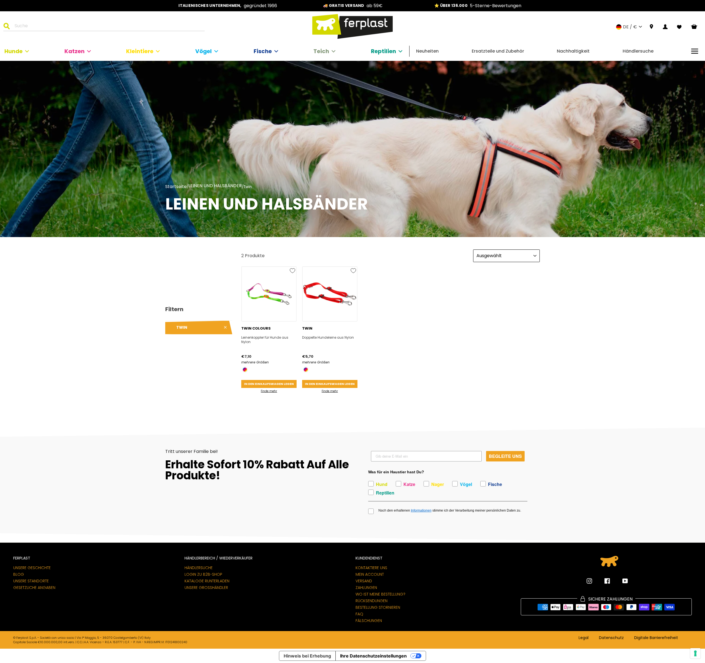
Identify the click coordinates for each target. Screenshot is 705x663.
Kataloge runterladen (207, 581)
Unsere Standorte (31, 581)
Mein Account (370, 574)
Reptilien (383, 51)
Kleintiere (139, 51)
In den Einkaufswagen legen (269, 384)
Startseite (176, 186)
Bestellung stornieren (378, 607)
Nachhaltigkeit (573, 51)
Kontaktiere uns (371, 568)
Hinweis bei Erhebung (307, 656)
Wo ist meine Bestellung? (380, 594)
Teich (321, 51)
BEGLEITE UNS (505, 456)
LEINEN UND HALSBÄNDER (215, 186)
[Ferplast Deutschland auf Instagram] (589, 581)
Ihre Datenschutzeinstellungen (373, 656)
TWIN (181, 327)
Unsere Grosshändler (206, 587)
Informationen (421, 510)
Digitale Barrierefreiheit (656, 637)
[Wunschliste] (679, 27)
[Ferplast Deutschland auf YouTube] (621, 581)
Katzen (74, 51)
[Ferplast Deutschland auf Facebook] (603, 581)
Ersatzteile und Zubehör (498, 51)
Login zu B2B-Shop (203, 574)
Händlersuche (638, 51)
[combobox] (107, 27)
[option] (227, 6)
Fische (263, 51)
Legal (584, 637)
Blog (18, 574)
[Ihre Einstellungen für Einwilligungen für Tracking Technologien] (695, 653)
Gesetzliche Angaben (34, 587)
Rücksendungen (371, 601)
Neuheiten (427, 51)
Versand (364, 581)
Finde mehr (269, 391)
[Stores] (651, 27)
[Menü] (695, 51)
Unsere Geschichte (32, 568)
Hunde (13, 51)
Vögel (203, 51)
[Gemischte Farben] (245, 369)
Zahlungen (366, 587)
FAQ (359, 614)
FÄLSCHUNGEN (369, 620)
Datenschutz (611, 637)
